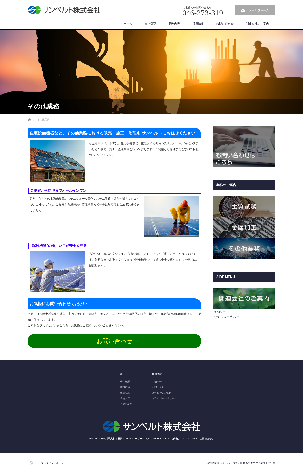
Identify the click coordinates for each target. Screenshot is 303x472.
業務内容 (174, 23)
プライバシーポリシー (164, 398)
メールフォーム (259, 10)
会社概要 (150, 23)
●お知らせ (219, 311)
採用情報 (198, 23)
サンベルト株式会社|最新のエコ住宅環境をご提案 (247, 462)
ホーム (127, 23)
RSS (31, 462)
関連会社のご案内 (257, 23)
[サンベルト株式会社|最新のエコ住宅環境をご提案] (64, 10)
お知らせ (157, 381)
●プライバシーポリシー (226, 316)
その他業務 (126, 404)
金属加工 (125, 398)
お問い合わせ (225, 23)
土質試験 (125, 393)
